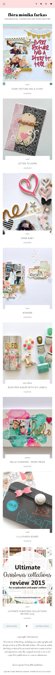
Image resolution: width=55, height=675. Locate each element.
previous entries (42, 626)
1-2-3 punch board (27, 537)
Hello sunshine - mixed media (27, 462)
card (27, 159)
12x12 (27, 84)
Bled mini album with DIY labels (27, 387)
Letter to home (27, 164)
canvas (27, 457)
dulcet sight (45, 671)
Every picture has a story (27, 89)
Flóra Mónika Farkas (27, 14)
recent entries (11, 626)
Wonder (27, 313)
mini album (27, 383)
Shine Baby (27, 238)
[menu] (4, 4)
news (27, 607)
